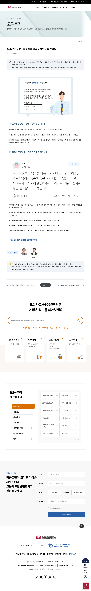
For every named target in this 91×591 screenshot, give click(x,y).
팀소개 (37, 7)
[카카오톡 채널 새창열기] (45, 577)
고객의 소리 (72, 554)
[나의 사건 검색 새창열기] (37, 577)
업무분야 (54, 7)
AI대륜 (82, 2)
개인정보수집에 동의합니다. (57, 508)
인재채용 (72, 2)
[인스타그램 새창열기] (54, 577)
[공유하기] (82, 41)
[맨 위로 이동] (81, 526)
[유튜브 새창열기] (50, 577)
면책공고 (42, 554)
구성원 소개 (63, 7)
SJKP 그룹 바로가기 (26, 546)
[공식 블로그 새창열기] (41, 577)
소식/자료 (72, 7)
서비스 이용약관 (20, 554)
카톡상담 (85, 572)
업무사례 (46, 7)
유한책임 (50, 554)
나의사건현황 (42, 2)
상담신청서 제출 (66, 514)
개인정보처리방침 (32, 554)
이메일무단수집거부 (60, 554)
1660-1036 (59, 2)
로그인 (33, 2)
